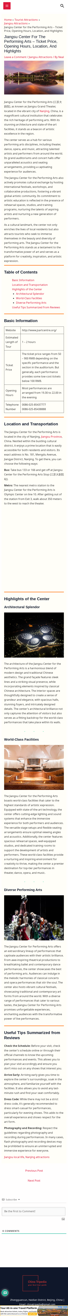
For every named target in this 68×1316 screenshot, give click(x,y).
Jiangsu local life (14, 1157)
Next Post (34, 1180)
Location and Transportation (30, 285)
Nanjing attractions (37, 1157)
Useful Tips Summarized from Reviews (36, 307)
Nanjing (44, 111)
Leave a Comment (15, 57)
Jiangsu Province (51, 436)
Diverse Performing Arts (31, 303)
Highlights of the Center (27, 289)
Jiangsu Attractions (40, 57)
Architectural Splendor (30, 294)
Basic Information (23, 280)
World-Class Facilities (29, 298)
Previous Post (34, 1170)
